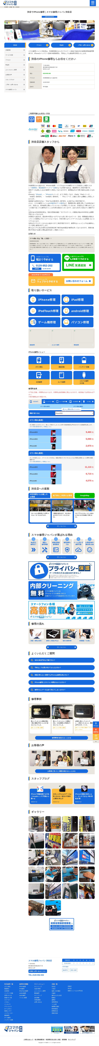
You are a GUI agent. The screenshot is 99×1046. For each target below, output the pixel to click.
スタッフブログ (10, 79)
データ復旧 (60, 203)
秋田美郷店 (55, 1008)
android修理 (22, 993)
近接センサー (8, 1011)
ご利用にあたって (28, 1039)
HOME (6, 7)
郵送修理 (36, 993)
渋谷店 (15, 45)
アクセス (8, 60)
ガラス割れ (7, 986)
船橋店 (53, 997)
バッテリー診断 (8, 1019)
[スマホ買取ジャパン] (57, 1030)
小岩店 (53, 988)
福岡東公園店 (55, 1006)
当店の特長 (37, 988)
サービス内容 (9, 55)
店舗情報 (8, 50)
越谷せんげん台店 (57, 995)
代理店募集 (37, 999)
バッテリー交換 (51, 188)
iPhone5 (39, 194)
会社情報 (36, 997)
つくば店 (54, 1004)
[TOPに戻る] (96, 741)
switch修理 (22, 995)
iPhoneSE (33, 446)
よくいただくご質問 (11, 69)
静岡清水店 (55, 1011)
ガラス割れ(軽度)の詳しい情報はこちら (41, 426)
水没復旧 (52, 203)
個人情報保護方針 (40, 1039)
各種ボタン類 (8, 997)
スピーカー (7, 999)
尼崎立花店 (55, 1013)
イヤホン (6, 1002)
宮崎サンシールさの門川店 (75, 990)
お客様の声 (9, 74)
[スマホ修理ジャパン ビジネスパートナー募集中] (71, 1030)
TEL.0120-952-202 (36, 975)
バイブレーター (8, 1013)
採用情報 (64, 1039)
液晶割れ (6, 988)
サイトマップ (38, 995)
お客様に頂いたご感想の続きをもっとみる (61, 771)
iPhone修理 (22, 986)
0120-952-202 (47, 73)
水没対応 (6, 991)
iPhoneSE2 (34, 439)
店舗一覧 (11, 7)
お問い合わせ (38, 1002)
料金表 (7, 65)
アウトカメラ (8, 1006)
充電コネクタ (8, 995)
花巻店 (69, 986)
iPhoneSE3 (34, 432)
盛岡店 (53, 999)
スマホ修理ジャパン (11, 89)
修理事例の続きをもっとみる (61, 738)
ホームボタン (8, 1008)
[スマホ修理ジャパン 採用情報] (87, 1030)
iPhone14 (49, 194)
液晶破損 (42, 188)
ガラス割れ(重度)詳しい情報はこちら (40, 461)
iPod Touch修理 (23, 991)
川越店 (53, 993)
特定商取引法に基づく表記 (53, 1039)
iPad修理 (21, 988)
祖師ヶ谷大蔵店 (56, 991)
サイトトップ (38, 986)
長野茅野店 (55, 1002)
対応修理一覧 (8, 984)
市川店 (69, 988)
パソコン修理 (23, 997)
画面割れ (34, 188)
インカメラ (7, 1004)
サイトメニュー (39, 984)
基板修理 (6, 1015)
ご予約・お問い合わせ (12, 84)
